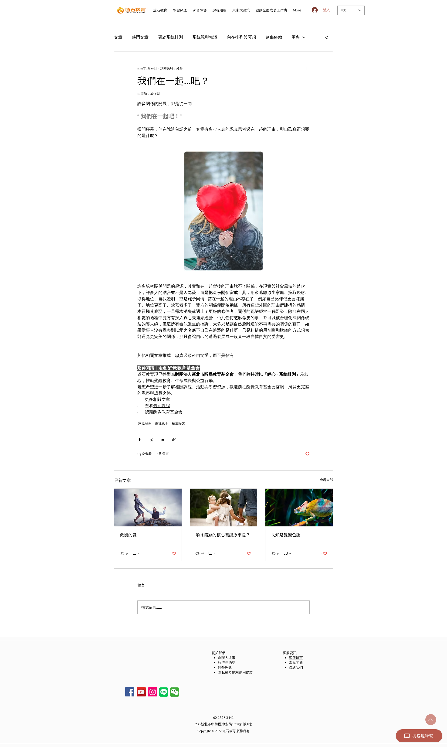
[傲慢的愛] (148, 507)
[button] (327, 37)
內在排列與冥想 (241, 37)
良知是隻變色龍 (285, 534)
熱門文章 (140, 37)
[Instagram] (152, 691)
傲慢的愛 (128, 534)
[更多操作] (307, 68)
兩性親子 (161, 423)
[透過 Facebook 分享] (139, 439)
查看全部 (326, 480)
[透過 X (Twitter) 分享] (151, 439)
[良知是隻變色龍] (299, 507)
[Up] (430, 719)
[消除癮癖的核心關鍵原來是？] (223, 507)
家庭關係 (144, 423)
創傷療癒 (273, 37)
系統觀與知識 (204, 37)
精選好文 (178, 423)
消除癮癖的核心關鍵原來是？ (223, 534)
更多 (295, 37)
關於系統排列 (170, 37)
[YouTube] (141, 691)
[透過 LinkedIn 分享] (162, 439)
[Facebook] (129, 691)
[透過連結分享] (174, 439)
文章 (118, 37)
